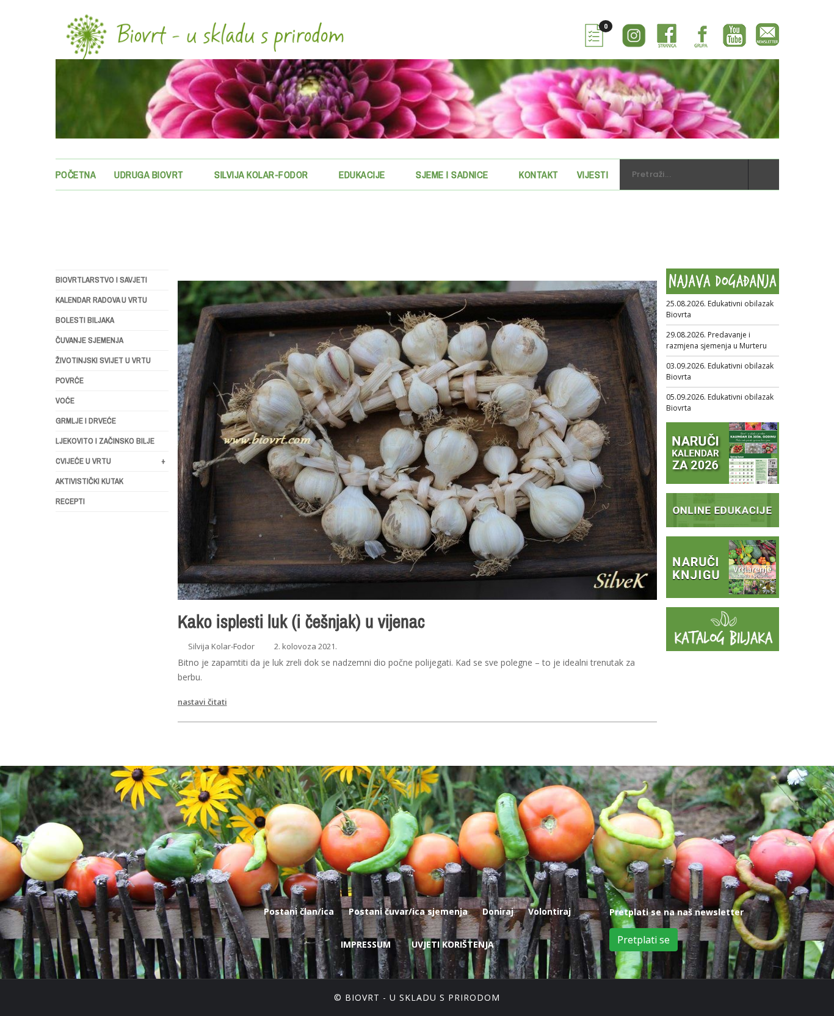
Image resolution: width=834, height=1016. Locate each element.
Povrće (70, 380)
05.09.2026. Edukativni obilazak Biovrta (720, 402)
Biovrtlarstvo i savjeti (101, 280)
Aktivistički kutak (89, 481)
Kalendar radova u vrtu (101, 300)
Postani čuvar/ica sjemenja (408, 911)
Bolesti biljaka (85, 320)
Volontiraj (549, 911)
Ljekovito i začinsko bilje (105, 441)
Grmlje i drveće (86, 421)
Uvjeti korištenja (453, 944)
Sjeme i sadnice (452, 174)
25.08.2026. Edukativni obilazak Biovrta (720, 309)
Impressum (366, 944)
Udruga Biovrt (149, 174)
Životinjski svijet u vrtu (103, 360)
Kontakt (539, 174)
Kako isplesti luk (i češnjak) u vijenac (301, 621)
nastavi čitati (202, 701)
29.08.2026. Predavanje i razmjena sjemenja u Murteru (716, 340)
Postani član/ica (299, 911)
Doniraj (497, 911)
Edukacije (362, 174)
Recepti (70, 501)
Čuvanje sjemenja (89, 340)
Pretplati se (643, 939)
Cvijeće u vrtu (110, 461)
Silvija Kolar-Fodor (261, 174)
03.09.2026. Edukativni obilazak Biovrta (720, 371)
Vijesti (593, 174)
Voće (65, 400)
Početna (76, 174)
